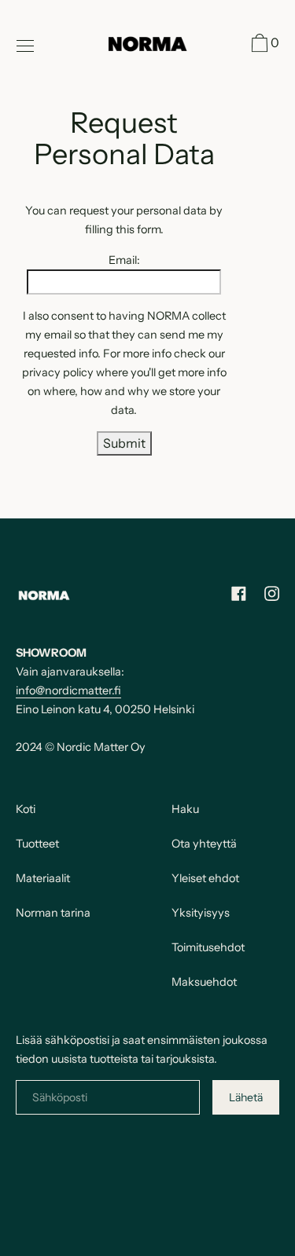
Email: (124, 260)
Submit (124, 443)
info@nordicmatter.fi (68, 690)
